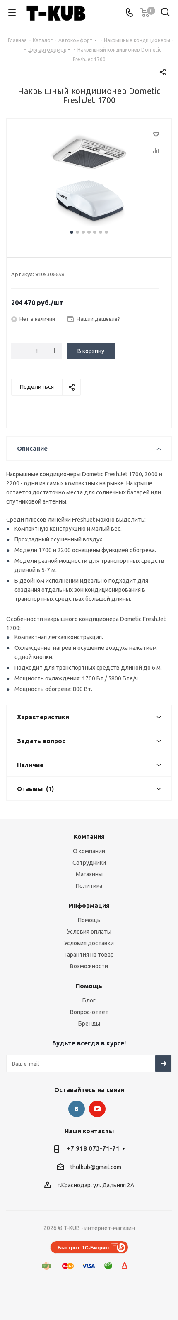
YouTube (97, 1109)
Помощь (89, 920)
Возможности (89, 966)
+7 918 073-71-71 (93, 1148)
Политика (89, 885)
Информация (89, 905)
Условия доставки (89, 943)
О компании (89, 851)
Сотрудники (89, 862)
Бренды (89, 1023)
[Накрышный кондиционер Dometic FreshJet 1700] (89, 178)
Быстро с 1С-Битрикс (84, 1247)
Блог (89, 1000)
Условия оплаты (89, 931)
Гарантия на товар (89, 954)
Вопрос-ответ (89, 1012)
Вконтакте (76, 1109)
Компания (89, 836)
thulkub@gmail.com (95, 1167)
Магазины (89, 874)
